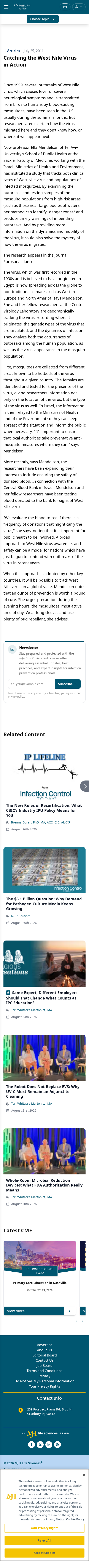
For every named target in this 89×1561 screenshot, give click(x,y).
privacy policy (16, 696)
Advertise (44, 1344)
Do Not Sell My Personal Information (44, 1381)
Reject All (44, 1540)
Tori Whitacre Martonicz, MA (31, 1010)
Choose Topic (39, 19)
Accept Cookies (44, 1553)
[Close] (84, 1475)
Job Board (44, 1365)
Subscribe (65, 684)
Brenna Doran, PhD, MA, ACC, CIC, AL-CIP (40, 822)
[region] (44, 1515)
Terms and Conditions (44, 1370)
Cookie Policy (75, 1519)
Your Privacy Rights (44, 1386)
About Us (44, 1350)
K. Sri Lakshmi (21, 916)
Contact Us (45, 1360)
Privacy (44, 1376)
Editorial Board (44, 1355)
